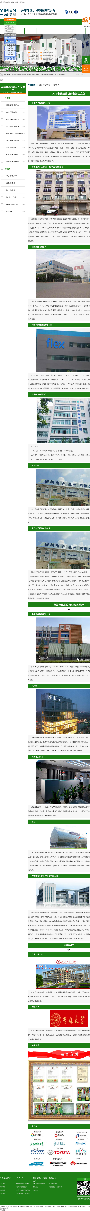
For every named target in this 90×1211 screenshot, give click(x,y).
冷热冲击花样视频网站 (47, 74)
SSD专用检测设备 (11, 147)
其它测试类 (9, 211)
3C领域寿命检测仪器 (12, 204)
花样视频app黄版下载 (55, 1187)
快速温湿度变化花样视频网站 (14, 133)
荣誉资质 (2, 1187)
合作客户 (42, 30)
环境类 (7, 98)
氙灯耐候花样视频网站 (32, 74)
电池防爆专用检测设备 (12, 140)
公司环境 (2, 1183)
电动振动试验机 (10, 183)
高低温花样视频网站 (11, 112)
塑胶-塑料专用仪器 (11, 197)
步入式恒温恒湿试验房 (12, 126)
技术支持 (35, 1190)
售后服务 (55, 30)
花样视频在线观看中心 (39, 1183)
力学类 (7, 169)
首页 (48, 85)
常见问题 (35, 1187)
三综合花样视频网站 (11, 176)
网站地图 (2, 1210)
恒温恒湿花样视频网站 (18, 74)
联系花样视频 (53, 1183)
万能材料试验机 (10, 190)
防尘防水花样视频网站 (12, 161)
